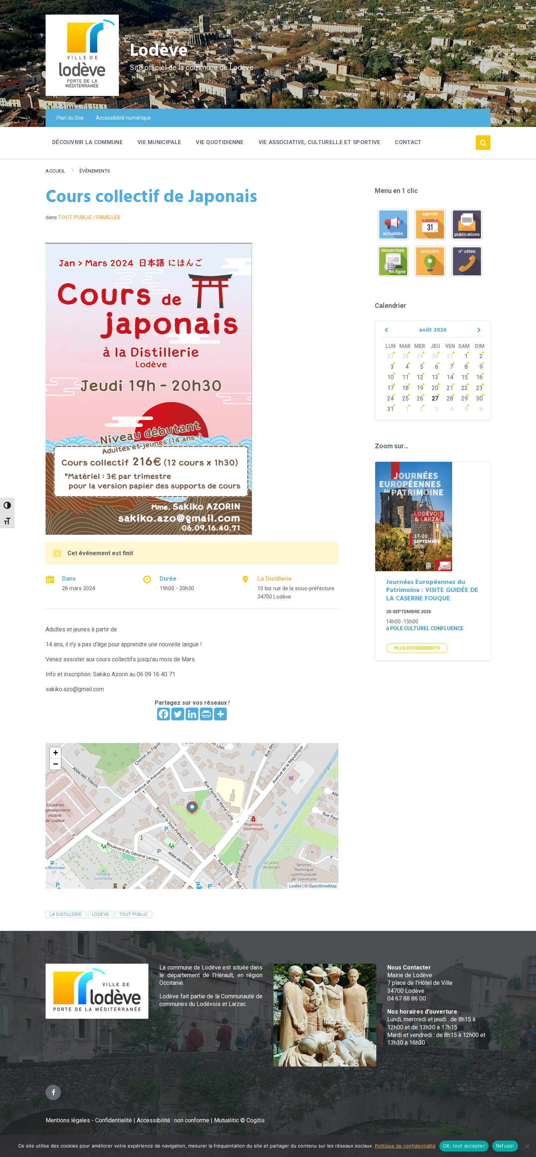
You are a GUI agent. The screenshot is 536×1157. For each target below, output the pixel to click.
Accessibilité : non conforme (174, 1120)
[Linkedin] (192, 714)
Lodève (159, 51)
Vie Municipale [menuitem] (159, 142)
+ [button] (55, 752)
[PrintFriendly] (206, 714)
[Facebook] (163, 714)
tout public (133, 914)
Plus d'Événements (417, 648)
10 (390, 377)
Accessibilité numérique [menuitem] (123, 118)
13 (435, 377)
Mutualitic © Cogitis (239, 1120)
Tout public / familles (89, 217)
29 (420, 356)
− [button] (55, 764)
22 (464, 387)
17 (390, 387)
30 (435, 356)
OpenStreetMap (322, 886)
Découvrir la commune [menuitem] (87, 142)
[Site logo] (82, 93)
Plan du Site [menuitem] (70, 118)
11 (405, 377)
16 (479, 377)
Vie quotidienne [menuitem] (220, 142)
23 (479, 387)
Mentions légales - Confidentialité (89, 1120)
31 (450, 356)
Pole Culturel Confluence (426, 628)
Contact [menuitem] (408, 142)
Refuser (505, 1146)
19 (420, 387)
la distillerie (66, 914)
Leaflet (295, 886)
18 (405, 387)
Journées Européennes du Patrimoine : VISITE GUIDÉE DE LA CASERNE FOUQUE (432, 590)
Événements (94, 171)
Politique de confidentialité (405, 1146)
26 (420, 398)
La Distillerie (274, 578)
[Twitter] (177, 714)
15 (464, 377)
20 (435, 387)
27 (390, 356)
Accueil (56, 171)
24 (390, 398)
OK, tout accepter (464, 1146)
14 (450, 377)
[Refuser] (527, 1146)
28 (405, 356)
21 (450, 387)
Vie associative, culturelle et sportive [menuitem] (320, 142)
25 (405, 398)
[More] (220, 714)
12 (420, 377)
